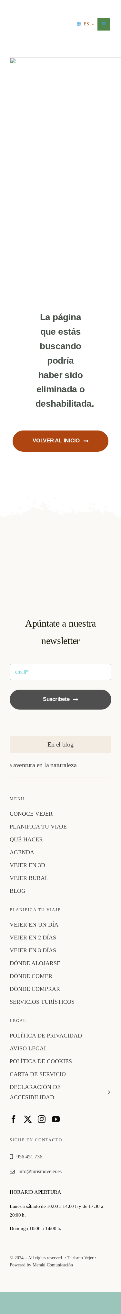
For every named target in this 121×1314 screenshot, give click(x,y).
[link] (33, 15)
